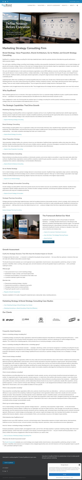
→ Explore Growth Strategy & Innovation (13, 193)
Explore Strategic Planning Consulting (12, 210)
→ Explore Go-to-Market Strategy (11, 178)
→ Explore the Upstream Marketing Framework (54, 232)
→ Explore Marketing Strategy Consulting (13, 119)
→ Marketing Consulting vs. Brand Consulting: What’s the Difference (20, 308)
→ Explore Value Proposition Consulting (13, 149)
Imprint (71, 477)
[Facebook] (7, 471)
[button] (79, 464)
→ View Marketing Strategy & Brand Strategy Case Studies (17, 305)
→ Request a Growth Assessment (11, 292)
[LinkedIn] (5, 471)
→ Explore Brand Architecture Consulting (13, 164)
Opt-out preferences (59, 477)
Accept (64, 474)
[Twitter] (3, 471)
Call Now (77, 1)
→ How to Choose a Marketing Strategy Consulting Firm (17, 435)
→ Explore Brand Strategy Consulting (12, 134)
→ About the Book (47, 238)
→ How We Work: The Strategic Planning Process (55, 235)
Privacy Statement (67, 477)
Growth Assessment (10, 442)
